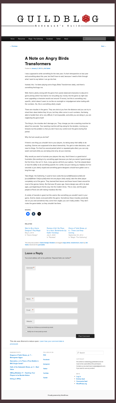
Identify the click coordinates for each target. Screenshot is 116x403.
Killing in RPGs (15, 379)
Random (52, 243)
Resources (21, 39)
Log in (78, 376)
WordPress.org (81, 383)
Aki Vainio (47, 68)
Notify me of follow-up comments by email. (40, 327)
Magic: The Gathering (36, 39)
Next (103, 46)
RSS (44, 355)
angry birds (66, 243)
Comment (30, 268)
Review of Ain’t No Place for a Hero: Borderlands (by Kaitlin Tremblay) (56, 230)
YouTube (46, 373)
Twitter (58, 39)
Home (12, 39)
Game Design (44, 243)
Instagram (46, 364)
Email (30, 310)
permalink (41, 245)
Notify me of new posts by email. (37, 331)
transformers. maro (77, 243)
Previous (13, 46)
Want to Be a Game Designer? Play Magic (33, 229)
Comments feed (81, 381)
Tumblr (45, 378)
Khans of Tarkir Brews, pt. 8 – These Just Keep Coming (78, 230)
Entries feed (80, 379)
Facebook (49, 39)
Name (30, 299)
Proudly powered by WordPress (58, 395)
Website (29, 321)
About (66, 39)
